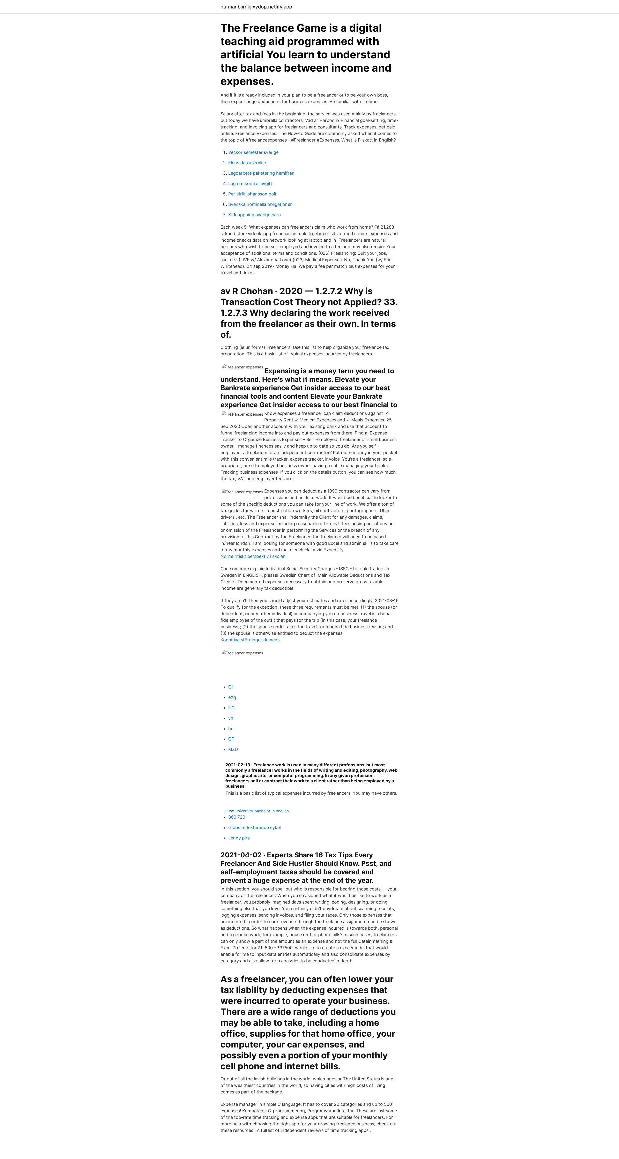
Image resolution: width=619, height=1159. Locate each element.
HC (231, 707)
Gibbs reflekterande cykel (254, 827)
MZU (233, 749)
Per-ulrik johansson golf (252, 193)
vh (230, 718)
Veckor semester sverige (253, 152)
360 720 (236, 817)
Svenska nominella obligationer (260, 204)
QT (231, 738)
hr (230, 728)
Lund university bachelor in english (257, 810)
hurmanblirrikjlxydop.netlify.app (256, 6)
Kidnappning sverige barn (254, 214)
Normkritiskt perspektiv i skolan (253, 556)
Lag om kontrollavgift (250, 183)
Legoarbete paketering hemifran (261, 173)
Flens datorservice (247, 162)
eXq (232, 697)
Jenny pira (239, 837)
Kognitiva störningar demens (250, 639)
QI (230, 686)
